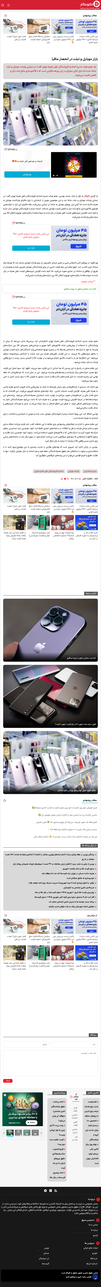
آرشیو (95, 1235)
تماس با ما (93, 1224)
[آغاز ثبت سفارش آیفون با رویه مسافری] (50, 630)
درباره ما (94, 1230)
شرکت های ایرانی (91, 1248)
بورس (46, 1248)
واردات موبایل (73, 471)
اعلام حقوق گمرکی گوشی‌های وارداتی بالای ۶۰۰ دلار (77, 790)
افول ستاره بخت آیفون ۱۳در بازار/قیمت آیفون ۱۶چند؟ (75, 724)
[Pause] (53, 175)
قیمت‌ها (45, 1263)
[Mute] (57, 175)
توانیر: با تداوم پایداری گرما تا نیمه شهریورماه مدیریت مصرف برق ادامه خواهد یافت (61, 883)
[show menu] (8, 5)
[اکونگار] (56, 5)
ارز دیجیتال (44, 1258)
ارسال (8, 1081)
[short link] (68, 479)
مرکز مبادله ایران (90, 471)
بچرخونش (27, 174)
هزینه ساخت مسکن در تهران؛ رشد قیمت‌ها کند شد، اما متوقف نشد (68, 873)
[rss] (55, 1190)
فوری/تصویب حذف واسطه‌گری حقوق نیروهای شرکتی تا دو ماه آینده (58, 1158)
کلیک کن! (31, 248)
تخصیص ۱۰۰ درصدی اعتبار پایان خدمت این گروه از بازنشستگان (91, 1130)
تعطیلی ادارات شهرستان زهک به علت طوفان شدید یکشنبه (71, 906)
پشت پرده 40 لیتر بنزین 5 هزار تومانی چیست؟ (57, 1130)
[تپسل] (5, 149)
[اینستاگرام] (50, 1190)
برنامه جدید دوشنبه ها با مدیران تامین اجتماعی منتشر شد (71, 902)
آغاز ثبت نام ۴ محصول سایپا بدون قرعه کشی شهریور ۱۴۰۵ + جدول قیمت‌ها (64, 897)
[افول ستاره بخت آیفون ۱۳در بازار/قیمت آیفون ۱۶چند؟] (50, 696)
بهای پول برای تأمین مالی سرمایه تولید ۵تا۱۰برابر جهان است (92, 1154)
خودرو (95, 1253)
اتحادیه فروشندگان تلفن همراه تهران (48, 471)
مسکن (46, 1253)
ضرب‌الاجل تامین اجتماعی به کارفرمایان (79, 887)
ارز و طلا (94, 1258)
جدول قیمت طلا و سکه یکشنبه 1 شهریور (78, 868)
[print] (62, 478)
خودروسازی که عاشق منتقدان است (80, 878)
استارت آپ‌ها (92, 1263)
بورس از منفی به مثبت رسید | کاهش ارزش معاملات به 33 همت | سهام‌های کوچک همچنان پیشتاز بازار (53, 864)
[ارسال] (65, 479)
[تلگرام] (45, 1190)
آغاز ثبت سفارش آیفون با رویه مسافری (81, 658)
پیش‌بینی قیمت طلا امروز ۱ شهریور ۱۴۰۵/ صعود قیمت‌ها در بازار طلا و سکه (64, 892)
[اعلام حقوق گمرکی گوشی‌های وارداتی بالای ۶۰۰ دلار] (50, 762)
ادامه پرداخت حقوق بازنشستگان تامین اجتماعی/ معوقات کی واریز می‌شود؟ (58, 1111)
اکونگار (87, 196)
